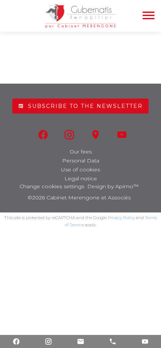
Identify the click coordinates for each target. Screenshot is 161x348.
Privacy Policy (121, 217)
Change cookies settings (51, 186)
